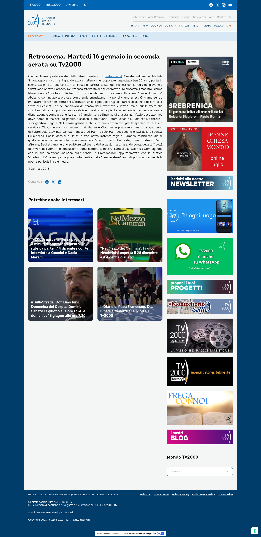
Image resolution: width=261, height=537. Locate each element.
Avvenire (72, 5)
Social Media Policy (203, 494)
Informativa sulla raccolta (108, 533)
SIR (86, 5)
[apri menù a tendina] (147, 26)
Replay (196, 25)
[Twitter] (217, 4)
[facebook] (46, 181)
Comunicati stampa (178, 17)
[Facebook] (211, 4)
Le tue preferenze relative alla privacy (139, 533)
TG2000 (219, 25)
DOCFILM (156, 25)
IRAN (83, 36)
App (211, 17)
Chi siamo (139, 17)
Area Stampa (161, 494)
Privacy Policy (180, 494)
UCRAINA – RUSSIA (135, 36)
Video (207, 25)
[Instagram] (223, 4)
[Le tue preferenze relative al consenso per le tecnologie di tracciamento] (254, 530)
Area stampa (156, 17)
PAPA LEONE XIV (64, 36)
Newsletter (199, 17)
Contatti (222, 17)
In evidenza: (36, 36)
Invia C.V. (145, 494)
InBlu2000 (53, 5)
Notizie (184, 25)
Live (228, 25)
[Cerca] (230, 17)
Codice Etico (225, 494)
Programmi (137, 25)
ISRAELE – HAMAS (104, 36)
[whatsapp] (59, 181)
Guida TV (170, 25)
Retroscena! (113, 76)
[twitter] (53, 181)
